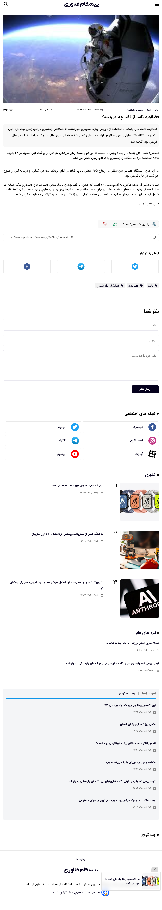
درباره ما (81, 859)
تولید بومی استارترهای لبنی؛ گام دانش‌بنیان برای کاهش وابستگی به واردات (112, 663)
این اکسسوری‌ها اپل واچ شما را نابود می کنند (77, 486)
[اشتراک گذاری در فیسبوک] (27, 266)
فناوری (151, 475)
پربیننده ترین (127, 693)
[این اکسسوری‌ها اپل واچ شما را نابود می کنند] (139, 502)
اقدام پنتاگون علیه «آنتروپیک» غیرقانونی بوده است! (126, 743)
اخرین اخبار (148, 693)
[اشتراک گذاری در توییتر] (135, 266)
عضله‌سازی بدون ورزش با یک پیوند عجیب (132, 643)
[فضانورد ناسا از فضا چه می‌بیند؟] (81, 59)
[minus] (104, 224)
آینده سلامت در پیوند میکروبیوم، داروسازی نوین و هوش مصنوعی (117, 800)
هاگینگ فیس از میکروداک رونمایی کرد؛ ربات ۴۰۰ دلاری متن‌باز (67, 534)
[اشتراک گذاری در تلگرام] (81, 266)
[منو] (157, 4)
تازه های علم (146, 633)
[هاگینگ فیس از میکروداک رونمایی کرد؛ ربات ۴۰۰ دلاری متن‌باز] (139, 550)
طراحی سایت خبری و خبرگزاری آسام (76, 892)
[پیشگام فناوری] (81, 4)
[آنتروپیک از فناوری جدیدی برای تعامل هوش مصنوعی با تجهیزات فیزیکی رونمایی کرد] (139, 598)
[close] (154, 869)
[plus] (115, 224)
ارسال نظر (145, 389)
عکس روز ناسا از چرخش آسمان (138, 724)
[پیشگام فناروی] (81, 870)
